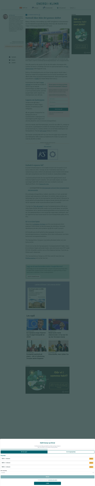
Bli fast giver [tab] (24, 452)
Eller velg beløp (4, 470)
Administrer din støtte (52, 480)
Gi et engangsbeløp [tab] (70, 452)
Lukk (47, 483)
